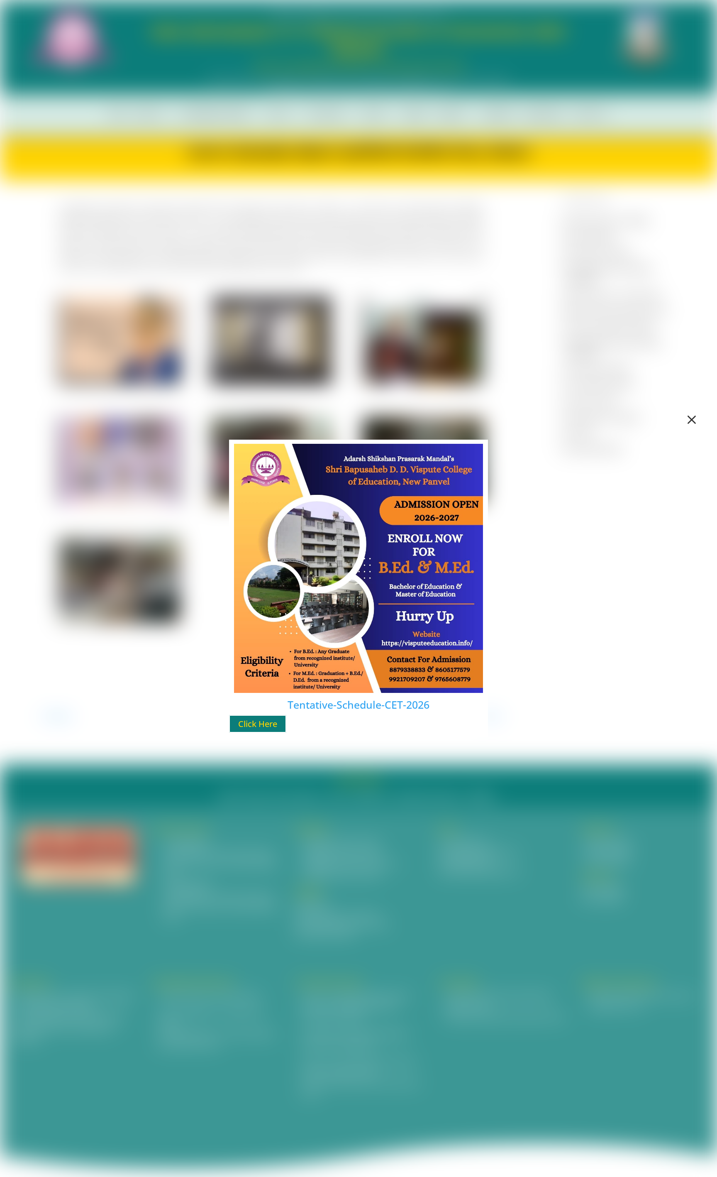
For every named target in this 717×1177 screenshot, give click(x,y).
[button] (691, 419)
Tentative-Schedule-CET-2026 (358, 704)
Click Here (257, 723)
